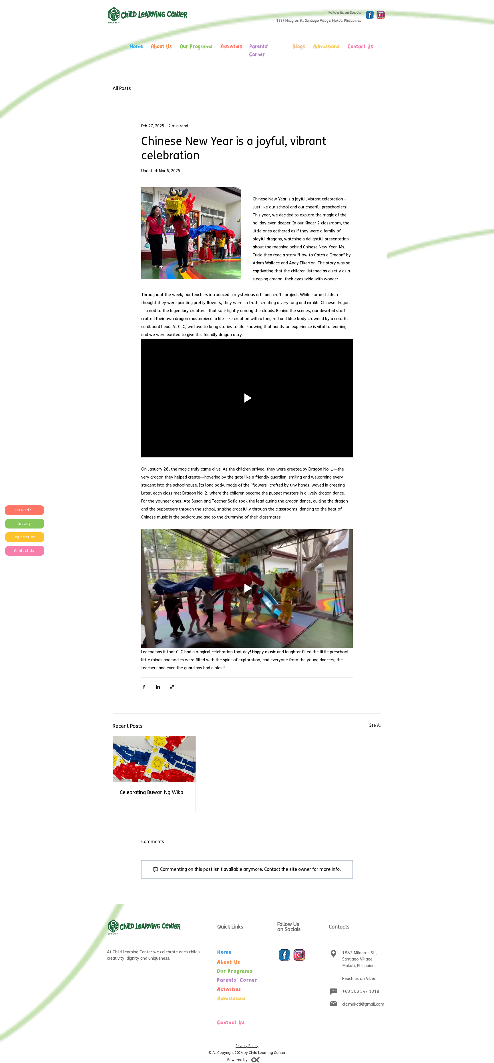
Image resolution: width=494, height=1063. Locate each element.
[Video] (255, 1060)
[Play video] (247, 398)
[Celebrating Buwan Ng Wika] (154, 759)
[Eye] (370, 15)
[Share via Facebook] (144, 687)
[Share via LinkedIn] (158, 687)
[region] (165, 59)
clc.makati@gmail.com (363, 1004)
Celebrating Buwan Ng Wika (151, 792)
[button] (24, 510)
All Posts (122, 88)
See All (375, 725)
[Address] (333, 954)
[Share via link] (172, 687)
